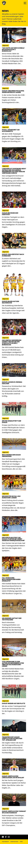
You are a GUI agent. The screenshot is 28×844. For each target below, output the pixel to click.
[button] (25, 3)
